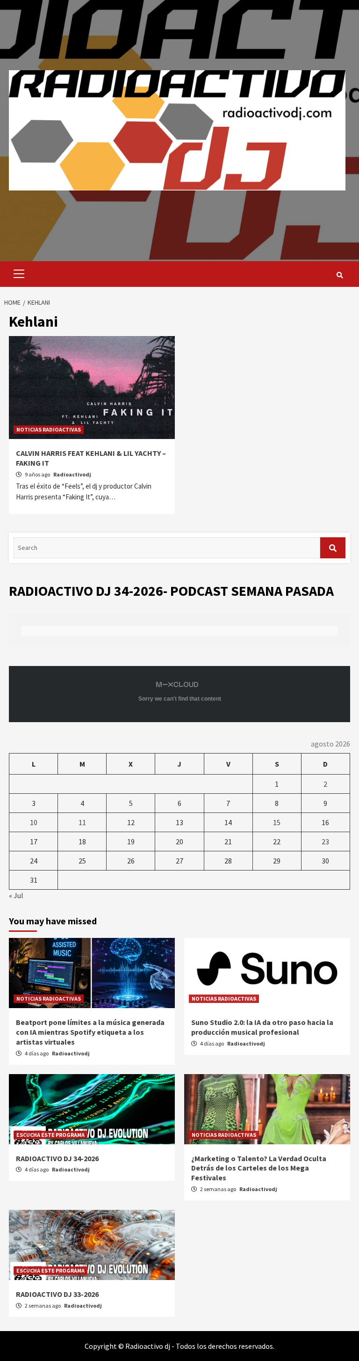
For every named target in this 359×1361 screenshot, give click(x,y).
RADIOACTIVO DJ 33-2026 (57, 1294)
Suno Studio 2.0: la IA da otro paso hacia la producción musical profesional (262, 1027)
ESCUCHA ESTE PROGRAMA (50, 1134)
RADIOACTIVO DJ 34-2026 (57, 1158)
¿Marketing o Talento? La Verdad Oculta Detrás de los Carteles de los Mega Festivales (258, 1168)
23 (325, 841)
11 (82, 822)
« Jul (16, 895)
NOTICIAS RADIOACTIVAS (48, 429)
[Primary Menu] (16, 274)
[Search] (339, 275)
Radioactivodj (72, 474)
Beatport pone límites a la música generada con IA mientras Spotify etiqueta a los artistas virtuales (90, 1031)
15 (276, 822)
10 (33, 822)
